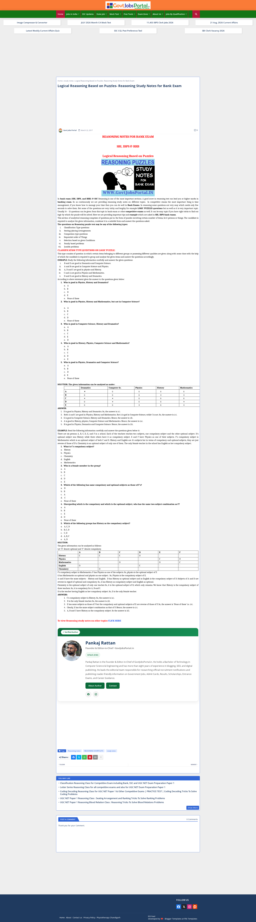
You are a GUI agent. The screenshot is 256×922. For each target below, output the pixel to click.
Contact (113, 685)
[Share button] (100, 757)
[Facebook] (88, 694)
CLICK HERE (114, 620)
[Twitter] (79, 757)
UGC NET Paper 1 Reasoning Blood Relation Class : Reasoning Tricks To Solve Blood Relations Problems (112, 802)
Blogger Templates (173, 918)
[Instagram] (96, 694)
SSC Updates (88, 14)
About (68, 917)
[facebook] (178, 906)
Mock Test (114, 14)
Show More (193, 807)
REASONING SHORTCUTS (93, 751)
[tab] (60, 14)
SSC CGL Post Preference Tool (128, 30)
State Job (101, 14)
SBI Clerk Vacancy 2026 (213, 30)
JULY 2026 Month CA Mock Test (96, 22)
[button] (196, 14)
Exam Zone (143, 14)
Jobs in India (71, 14)
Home (60, 14)
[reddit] (195, 906)
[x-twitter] (184, 906)
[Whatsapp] (84, 757)
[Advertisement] (128, 54)
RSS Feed (151, 916)
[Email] (95, 757)
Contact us (77, 917)
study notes (68, 81)
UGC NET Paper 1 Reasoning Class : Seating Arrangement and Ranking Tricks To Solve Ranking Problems (112, 798)
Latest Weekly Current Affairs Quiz (42, 30)
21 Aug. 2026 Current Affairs (224, 22)
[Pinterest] (89, 757)
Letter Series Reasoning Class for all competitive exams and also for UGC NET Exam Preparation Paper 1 (112, 787)
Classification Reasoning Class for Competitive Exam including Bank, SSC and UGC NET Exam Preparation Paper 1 (117, 783)
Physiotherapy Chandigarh (108, 917)
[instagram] (189, 906)
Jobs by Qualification (175, 14)
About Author (95, 685)
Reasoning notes (74, 751)
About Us (157, 14)
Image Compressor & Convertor (32, 22)
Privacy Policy (89, 917)
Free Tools (128, 14)
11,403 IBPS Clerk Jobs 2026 (160, 22)
